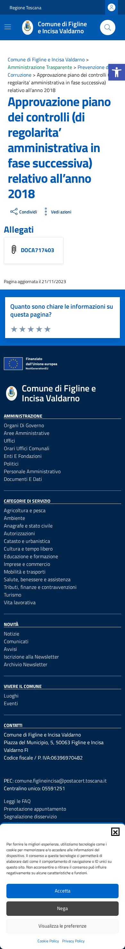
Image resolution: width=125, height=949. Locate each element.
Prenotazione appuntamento (35, 809)
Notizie (11, 633)
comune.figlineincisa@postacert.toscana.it (61, 780)
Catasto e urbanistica (27, 541)
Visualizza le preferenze (62, 926)
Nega (62, 908)
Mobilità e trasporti (25, 571)
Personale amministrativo (32, 471)
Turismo (12, 594)
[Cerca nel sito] (107, 27)
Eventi (11, 703)
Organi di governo (24, 425)
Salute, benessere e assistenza (37, 579)
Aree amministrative (26, 433)
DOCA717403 (38, 250)
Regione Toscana (25, 7)
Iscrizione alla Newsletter (31, 656)
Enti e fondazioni (23, 456)
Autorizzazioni (19, 533)
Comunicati (16, 641)
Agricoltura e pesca (25, 510)
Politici (11, 463)
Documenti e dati (23, 479)
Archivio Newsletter (25, 664)
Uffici (9, 440)
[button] (116, 72)
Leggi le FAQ (17, 801)
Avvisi (10, 649)
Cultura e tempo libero (28, 548)
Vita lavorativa (20, 602)
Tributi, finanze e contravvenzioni (40, 587)
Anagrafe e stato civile (28, 525)
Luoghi (11, 695)
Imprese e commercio (27, 564)
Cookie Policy (48, 941)
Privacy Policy (73, 941)
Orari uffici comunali (26, 448)
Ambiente (14, 518)
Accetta (63, 890)
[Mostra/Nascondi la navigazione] (8, 27)
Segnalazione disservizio (30, 816)
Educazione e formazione (31, 556)
